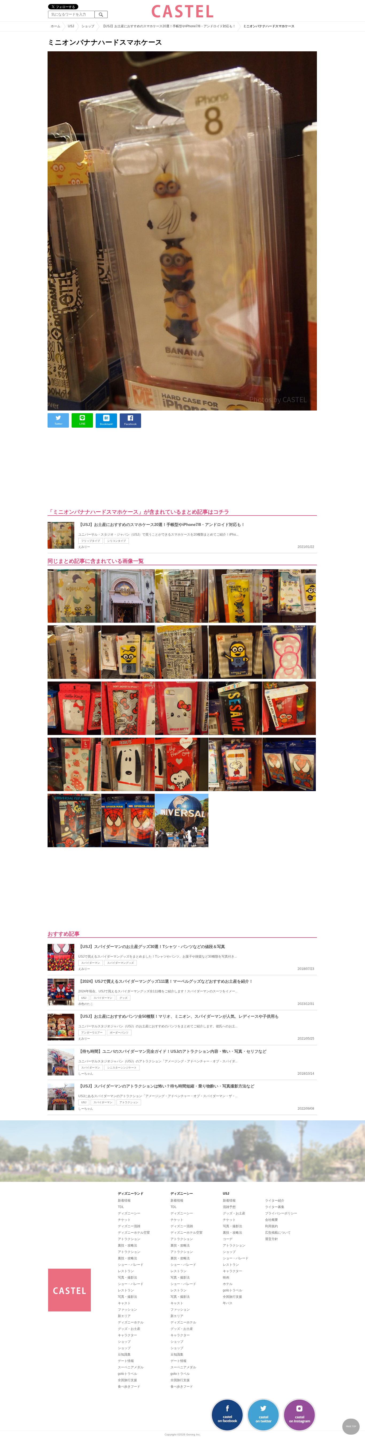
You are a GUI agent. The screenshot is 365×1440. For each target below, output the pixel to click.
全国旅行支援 (127, 1380)
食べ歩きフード (129, 1386)
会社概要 (271, 1220)
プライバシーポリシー (281, 1213)
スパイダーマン (90, 962)
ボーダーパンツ (119, 1032)
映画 (226, 1277)
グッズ (123, 997)
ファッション (127, 1309)
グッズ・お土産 (129, 1329)
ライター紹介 (274, 1200)
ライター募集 (274, 1207)
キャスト (124, 1303)
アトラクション (128, 1102)
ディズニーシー (129, 1213)
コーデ (227, 1239)
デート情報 (126, 1361)
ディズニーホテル (130, 1322)
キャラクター (127, 1335)
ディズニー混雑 (129, 1226)
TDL (121, 1207)
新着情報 (124, 1200)
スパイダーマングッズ (120, 962)
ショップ (124, 1342)
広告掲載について (278, 1232)
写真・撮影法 (127, 1277)
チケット (124, 1220)
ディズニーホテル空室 (134, 1232)
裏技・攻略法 (127, 1245)
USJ (83, 997)
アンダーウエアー (92, 1032)
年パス (227, 1303)
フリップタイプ (90, 540)
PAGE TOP (351, 1426)
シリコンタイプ (116, 540)
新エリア (124, 1316)
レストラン (126, 1271)
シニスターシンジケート (122, 1067)
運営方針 (271, 1239)
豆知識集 (124, 1354)
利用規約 (271, 1226)
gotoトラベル (127, 1374)
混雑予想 (229, 1207)
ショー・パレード (130, 1265)
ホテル (227, 1284)
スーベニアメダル (130, 1367)
